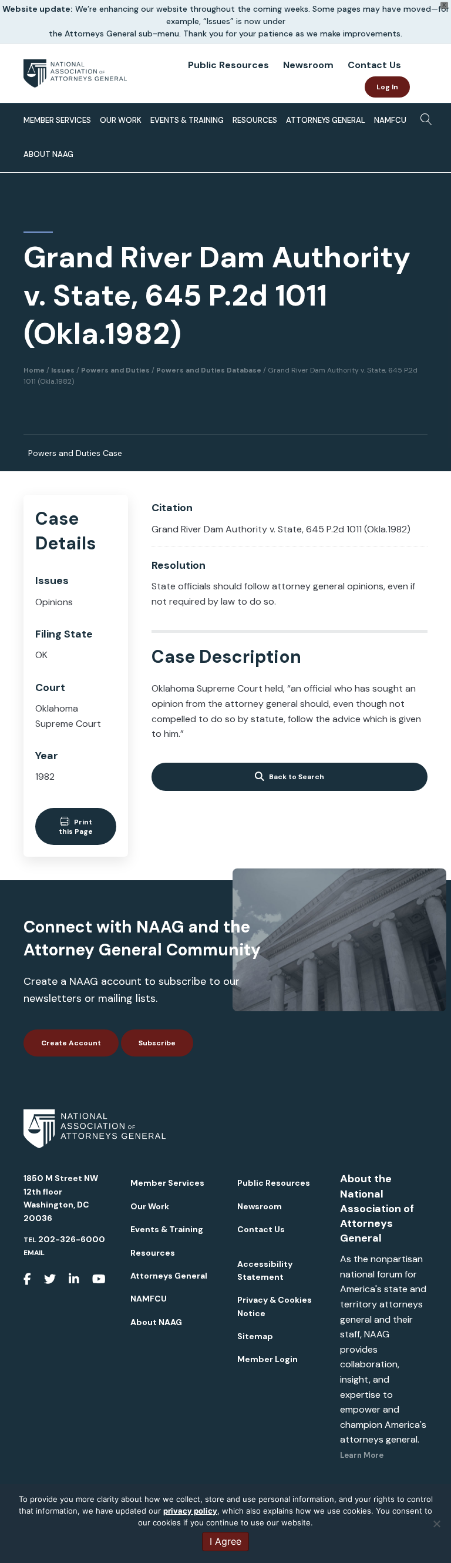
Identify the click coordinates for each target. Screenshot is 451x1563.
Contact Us (374, 65)
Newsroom (308, 65)
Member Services (57, 120)
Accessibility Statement (264, 1270)
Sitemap (255, 1336)
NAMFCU (390, 120)
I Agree (225, 1541)
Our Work (121, 120)
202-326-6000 (71, 1239)
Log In (387, 87)
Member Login (267, 1359)
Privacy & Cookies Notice (274, 1306)
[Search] (423, 118)
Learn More (361, 1455)
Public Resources (228, 65)
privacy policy (190, 1510)
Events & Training (187, 120)
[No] (436, 1524)
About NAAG (48, 154)
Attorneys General (325, 120)
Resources (255, 120)
